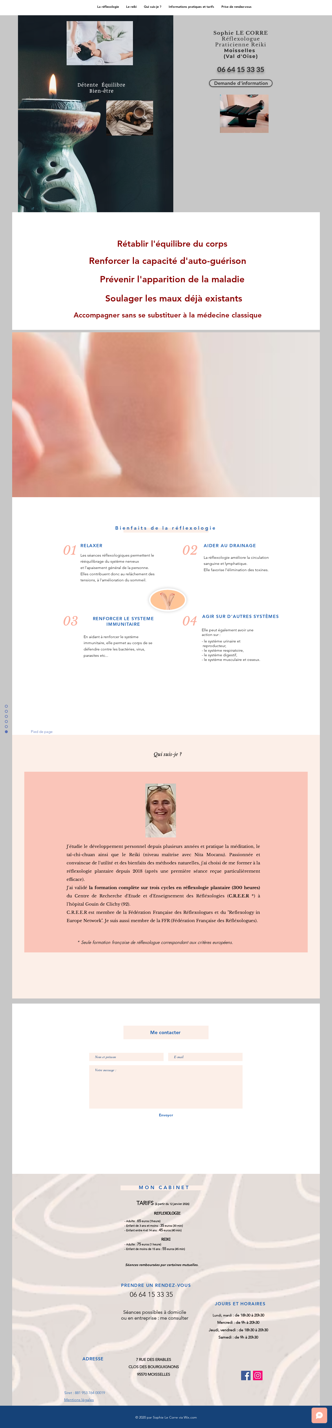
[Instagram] (257, 1375)
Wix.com (190, 1417)
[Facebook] (246, 1375)
